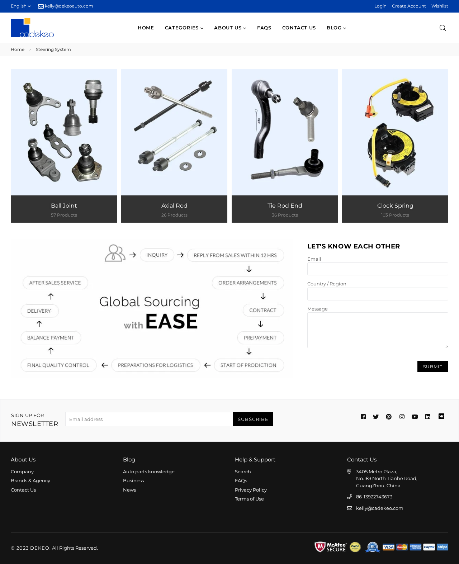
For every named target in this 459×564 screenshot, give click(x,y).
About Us (228, 27)
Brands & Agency (30, 480)
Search (243, 471)
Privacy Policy (251, 490)
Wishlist (439, 6)
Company (22, 471)
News (129, 490)
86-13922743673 (374, 496)
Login (380, 6)
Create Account (409, 6)
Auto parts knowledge (149, 471)
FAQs (264, 27)
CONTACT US (299, 27)
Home (146, 27)
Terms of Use (249, 499)
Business (133, 480)
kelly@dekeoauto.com (68, 6)
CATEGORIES (182, 27)
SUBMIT (433, 366)
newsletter (34, 420)
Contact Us (23, 490)
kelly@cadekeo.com (379, 508)
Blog (335, 27)
